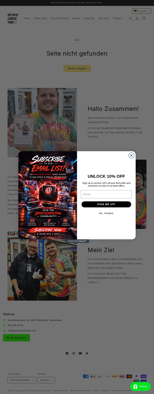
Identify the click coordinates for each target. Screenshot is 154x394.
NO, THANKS (106, 213)
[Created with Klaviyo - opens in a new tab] (77, 241)
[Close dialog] (131, 155)
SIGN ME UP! (106, 204)
